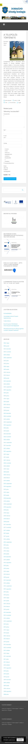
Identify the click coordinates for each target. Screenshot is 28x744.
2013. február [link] (7, 638)
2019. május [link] (6, 492)
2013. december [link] (7, 612)
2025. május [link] (6, 366)
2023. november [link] (7, 416)
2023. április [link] (6, 430)
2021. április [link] (6, 457)
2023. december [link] (7, 413)
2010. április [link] (6, 673)
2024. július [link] (6, 392)
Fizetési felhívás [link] (7, 321)
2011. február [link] (7, 662)
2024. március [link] (7, 404)
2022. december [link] (7, 433)
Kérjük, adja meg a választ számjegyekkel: (6, 168)
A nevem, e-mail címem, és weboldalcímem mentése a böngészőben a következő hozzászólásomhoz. (7, 156)
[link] (1, 5)
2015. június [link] (6, 568)
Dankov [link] (10, 742)
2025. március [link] (7, 372)
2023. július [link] (6, 427)
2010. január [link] (6, 676)
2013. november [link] (7, 615)
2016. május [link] (6, 550)
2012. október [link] (7, 650)
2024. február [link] (7, 407)
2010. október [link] (7, 665)
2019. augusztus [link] (7, 486)
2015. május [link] (6, 571)
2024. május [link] (6, 398)
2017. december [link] (7, 524)
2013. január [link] (6, 641)
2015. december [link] (7, 556)
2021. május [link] (6, 454)
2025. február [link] (7, 375)
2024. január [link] (6, 410)
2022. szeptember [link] (8, 442)
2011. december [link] (7, 656)
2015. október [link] (7, 559)
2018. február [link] (7, 518)
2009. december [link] (7, 679)
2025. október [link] (7, 354)
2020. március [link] (7, 474)
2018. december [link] (7, 498)
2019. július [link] (6, 489)
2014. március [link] (7, 603)
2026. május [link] (6, 343)
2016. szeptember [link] (8, 542)
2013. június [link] (6, 627)
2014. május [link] (6, 597)
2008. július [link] (6, 694)
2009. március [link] (7, 688)
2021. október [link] (7, 448)
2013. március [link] (7, 635)
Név (5, 130)
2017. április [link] (6, 533)
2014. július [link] (6, 591)
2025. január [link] (6, 378)
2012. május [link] (6, 653)
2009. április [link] (6, 685)
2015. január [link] (6, 577)
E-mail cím (5, 136)
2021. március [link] (7, 460)
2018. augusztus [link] (7, 507)
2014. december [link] (7, 580)
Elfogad (20, 739)
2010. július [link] (6, 671)
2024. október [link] (7, 384)
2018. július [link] (6, 509)
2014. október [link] (7, 583)
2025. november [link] (7, 351)
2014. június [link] (6, 594)
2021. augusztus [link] (7, 451)
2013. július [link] (6, 624)
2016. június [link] (6, 548)
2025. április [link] (6, 369)
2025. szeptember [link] (8, 357)
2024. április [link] (6, 401)
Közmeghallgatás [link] (8, 313)
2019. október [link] (7, 480)
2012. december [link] (7, 644)
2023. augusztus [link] (7, 425)
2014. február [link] (7, 606)
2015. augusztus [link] (7, 562)
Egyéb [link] (20, 102)
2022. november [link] (7, 436)
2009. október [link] (7, 682)
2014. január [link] (6, 609)
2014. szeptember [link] (8, 586)
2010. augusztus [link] (7, 668)
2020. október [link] (7, 466)
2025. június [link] (6, 363)
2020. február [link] (7, 477)
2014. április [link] (6, 600)
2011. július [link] (6, 659)
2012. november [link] (7, 647)
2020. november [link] (7, 463)
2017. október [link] (7, 530)
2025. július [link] (6, 360)
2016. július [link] (6, 545)
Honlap (5, 143)
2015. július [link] (6, 565)
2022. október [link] (7, 439)
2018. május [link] (6, 512)
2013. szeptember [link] (8, 621)
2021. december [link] (7, 445)
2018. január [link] (6, 521)
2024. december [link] (7, 381)
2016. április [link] (6, 553)
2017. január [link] (6, 536)
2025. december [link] (7, 348)
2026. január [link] (6, 346)
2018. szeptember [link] (8, 504)
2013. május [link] (6, 630)
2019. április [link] (6, 495)
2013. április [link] (6, 632)
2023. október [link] (7, 419)
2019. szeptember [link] (8, 483)
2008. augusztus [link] (7, 691)
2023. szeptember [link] (8, 422)
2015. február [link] (7, 574)
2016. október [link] (7, 539)
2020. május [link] (6, 468)
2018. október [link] (7, 501)
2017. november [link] (7, 527)
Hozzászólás (6, 114)
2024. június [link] (6, 395)
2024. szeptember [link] (8, 387)
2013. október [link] (7, 618)
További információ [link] (11, 739)
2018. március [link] (7, 515)
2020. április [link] (6, 471)
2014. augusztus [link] (7, 589)
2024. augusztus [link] (7, 389)
